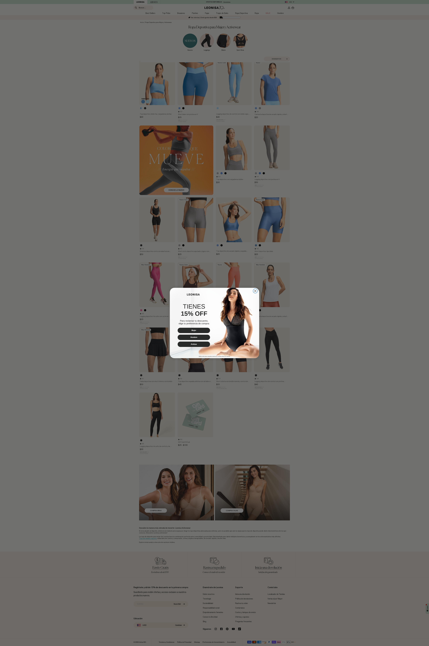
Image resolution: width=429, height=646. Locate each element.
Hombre (193, 337)
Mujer (193, 330)
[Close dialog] (255, 291)
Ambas (194, 344)
